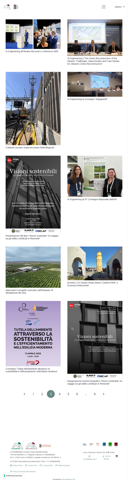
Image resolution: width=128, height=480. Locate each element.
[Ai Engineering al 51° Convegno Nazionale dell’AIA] (94, 157)
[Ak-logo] (16, 6)
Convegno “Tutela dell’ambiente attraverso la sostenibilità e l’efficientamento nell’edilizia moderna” (32, 370)
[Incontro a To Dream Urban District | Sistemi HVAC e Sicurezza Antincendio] (94, 247)
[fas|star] (92, 444)
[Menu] (103, 7)
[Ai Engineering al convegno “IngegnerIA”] (94, 73)
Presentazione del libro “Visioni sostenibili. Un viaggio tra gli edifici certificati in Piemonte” (32, 237)
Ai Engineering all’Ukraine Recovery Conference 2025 (32, 51)
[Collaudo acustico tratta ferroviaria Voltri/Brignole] (33, 73)
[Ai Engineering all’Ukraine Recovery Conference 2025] (33, 20)
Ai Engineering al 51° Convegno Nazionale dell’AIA (92, 199)
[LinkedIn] (117, 456)
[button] (120, 7)
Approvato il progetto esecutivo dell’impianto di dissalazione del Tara (29, 291)
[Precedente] (24, 394)
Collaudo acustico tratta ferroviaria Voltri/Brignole (30, 147)
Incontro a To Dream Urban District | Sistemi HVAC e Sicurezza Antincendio (92, 284)
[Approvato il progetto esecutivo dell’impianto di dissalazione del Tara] (33, 247)
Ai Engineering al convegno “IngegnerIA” (87, 99)
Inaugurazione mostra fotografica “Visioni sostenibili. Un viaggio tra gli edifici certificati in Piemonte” (94, 382)
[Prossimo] (103, 394)
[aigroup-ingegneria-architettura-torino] (7, 6)
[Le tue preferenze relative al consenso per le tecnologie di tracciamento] (13, 475)
